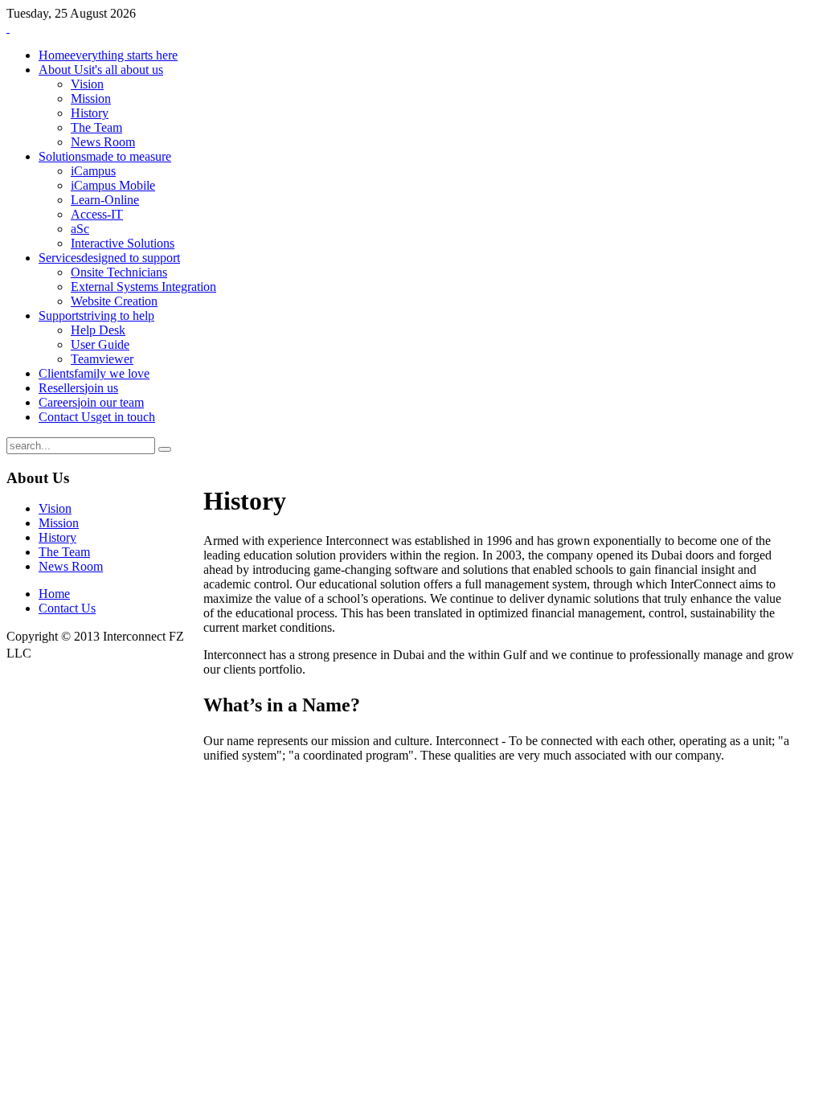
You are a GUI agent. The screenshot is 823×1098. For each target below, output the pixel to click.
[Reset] (164, 449)
